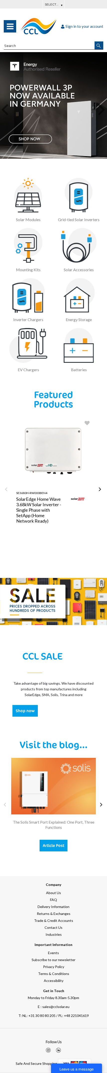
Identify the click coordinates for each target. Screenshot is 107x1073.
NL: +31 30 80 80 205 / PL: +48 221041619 (53, 1015)
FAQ (53, 900)
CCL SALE (42, 655)
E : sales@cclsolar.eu (53, 1007)
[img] (48, 1050)
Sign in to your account (84, 26)
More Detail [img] (34, 556)
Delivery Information (53, 907)
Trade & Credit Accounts (53, 920)
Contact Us (53, 927)
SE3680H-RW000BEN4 (31, 493)
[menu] (10, 26)
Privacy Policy (53, 967)
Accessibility (53, 980)
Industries (54, 934)
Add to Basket (73, 556)
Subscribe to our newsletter (53, 960)
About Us (53, 893)
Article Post (53, 845)
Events (53, 953)
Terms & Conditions (53, 974)
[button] (99, 45)
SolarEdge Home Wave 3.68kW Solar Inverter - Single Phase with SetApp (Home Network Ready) (38, 510)
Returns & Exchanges (53, 913)
